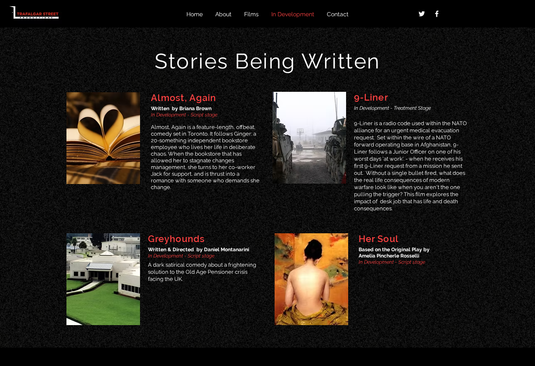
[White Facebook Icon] (437, 14)
